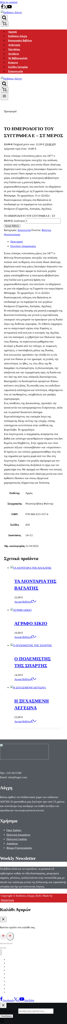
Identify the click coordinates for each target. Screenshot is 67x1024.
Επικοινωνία (15, 71)
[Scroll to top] (3, 937)
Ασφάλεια (12, 843)
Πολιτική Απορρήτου (18, 834)
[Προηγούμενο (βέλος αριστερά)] (1, 947)
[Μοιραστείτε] (8, 943)
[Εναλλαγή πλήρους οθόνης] (4, 943)
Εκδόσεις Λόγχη (17, 36)
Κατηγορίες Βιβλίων (20, 40)
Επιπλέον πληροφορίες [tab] (23, 246)
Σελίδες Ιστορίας (18, 66)
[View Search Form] (4, 18)
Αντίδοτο (13, 53)
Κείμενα (13, 62)
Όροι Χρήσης (14, 830)
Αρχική (12, 31)
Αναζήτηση (6, 1016)
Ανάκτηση (14, 45)
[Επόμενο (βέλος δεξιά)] (4, 947)
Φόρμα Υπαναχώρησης (19, 847)
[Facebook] (2, 8)
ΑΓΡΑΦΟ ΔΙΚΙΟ (30, 623)
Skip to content (8, 2)
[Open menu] (4, 96)
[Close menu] (1, 952)
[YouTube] (9, 8)
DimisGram (7, 900)
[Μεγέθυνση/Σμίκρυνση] (1, 943)
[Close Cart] (3, 919)
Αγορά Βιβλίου (12, 226)
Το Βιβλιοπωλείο (17, 58)
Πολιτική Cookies (17, 839)
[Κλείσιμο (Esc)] (11, 943)
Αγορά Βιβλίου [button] (22, 601)
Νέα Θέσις (14, 49)
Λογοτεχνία (24, 230)
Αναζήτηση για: (9, 1011)
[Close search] (3, 1005)
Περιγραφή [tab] (16, 241)
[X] (5, 8)
